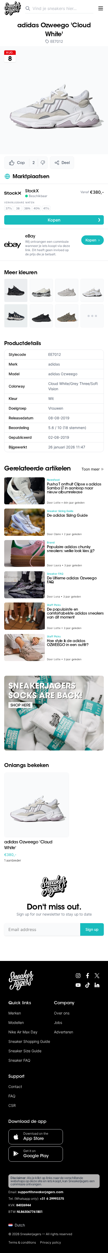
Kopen (74, 219)
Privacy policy (50, 1242)
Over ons (61, 1013)
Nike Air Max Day (22, 1032)
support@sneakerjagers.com (40, 1192)
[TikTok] (87, 985)
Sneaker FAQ (19, 1060)
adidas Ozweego (62, 374)
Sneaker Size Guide (24, 1051)
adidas (54, 364)
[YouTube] (78, 985)
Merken (14, 1013)
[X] (97, 975)
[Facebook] (87, 975)
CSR (12, 1105)
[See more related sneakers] (92, 315)
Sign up (92, 929)
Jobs (58, 1022)
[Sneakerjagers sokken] (54, 713)
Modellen (16, 1022)
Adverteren (63, 1032)
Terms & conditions (22, 1242)
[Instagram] (78, 975)
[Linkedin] (97, 985)
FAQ (11, 1096)
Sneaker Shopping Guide (29, 1041)
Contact (15, 1086)
